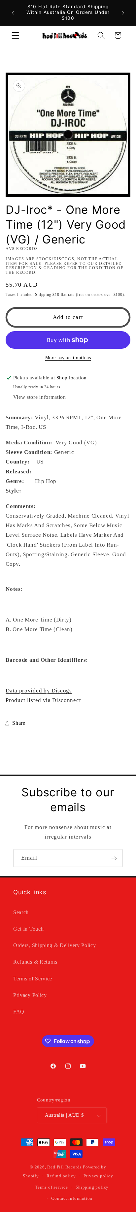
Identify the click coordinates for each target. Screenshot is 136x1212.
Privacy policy (98, 1176)
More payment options (68, 357)
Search (21, 912)
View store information (39, 397)
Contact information (71, 1198)
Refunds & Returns (35, 962)
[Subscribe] (114, 858)
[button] (15, 35)
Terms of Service (32, 978)
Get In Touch (28, 929)
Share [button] (18, 723)
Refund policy (61, 1176)
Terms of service (51, 1187)
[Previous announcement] (13, 12)
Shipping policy (92, 1187)
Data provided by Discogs (39, 690)
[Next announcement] (123, 12)
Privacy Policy (30, 995)
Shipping (43, 295)
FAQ (18, 1011)
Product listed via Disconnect (43, 700)
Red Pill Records (64, 1167)
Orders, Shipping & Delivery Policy (54, 945)
